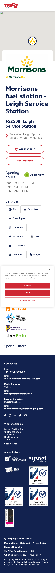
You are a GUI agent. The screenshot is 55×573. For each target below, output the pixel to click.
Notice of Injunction (13, 547)
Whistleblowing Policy (15, 555)
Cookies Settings (27, 300)
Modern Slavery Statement (17, 543)
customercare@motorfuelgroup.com (22, 378)
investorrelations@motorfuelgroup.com (23, 408)
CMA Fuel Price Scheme (15, 551)
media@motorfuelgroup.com (18, 393)
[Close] (50, 270)
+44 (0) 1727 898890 (14, 372)
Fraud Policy (35, 555)
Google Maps (10, 443)
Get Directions (25, 160)
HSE (32, 551)
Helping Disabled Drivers (20, 538)
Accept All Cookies (27, 293)
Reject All (28, 285)
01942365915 (27, 149)
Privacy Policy (39, 543)
